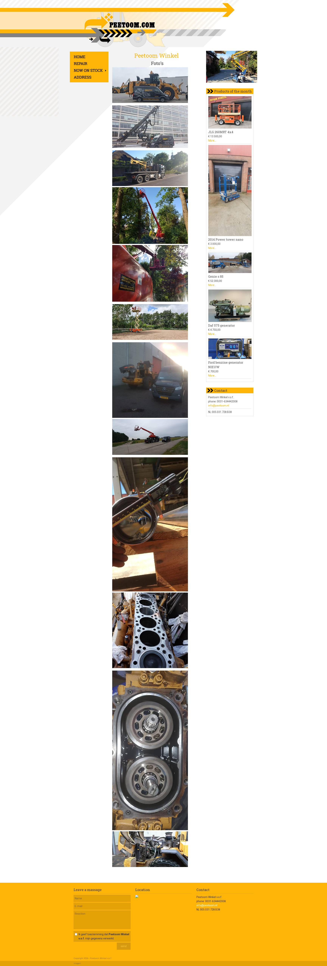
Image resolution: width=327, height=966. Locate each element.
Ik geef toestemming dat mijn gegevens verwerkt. (104, 936)
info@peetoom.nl (218, 405)
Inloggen (77, 963)
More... (212, 140)
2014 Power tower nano (225, 239)
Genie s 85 (215, 276)
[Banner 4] (234, 67)
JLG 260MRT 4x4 (220, 132)
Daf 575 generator (221, 325)
